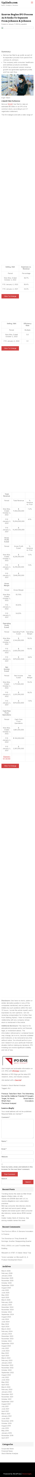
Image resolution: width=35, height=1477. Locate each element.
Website (4, 1157)
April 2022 (5, 1385)
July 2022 (5, 1377)
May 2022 (5, 1382)
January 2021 (6, 1416)
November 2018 (7, 1435)
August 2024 (6, 1317)
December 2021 (7, 1394)
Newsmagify (27, 1474)
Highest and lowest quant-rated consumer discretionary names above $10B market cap (17, 1213)
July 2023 (5, 1348)
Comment (5, 1117)
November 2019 (7, 1421)
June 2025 (5, 1293)
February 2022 (6, 1389)
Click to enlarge (10, 296)
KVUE (10, 104)
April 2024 (5, 1326)
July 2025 (5, 1290)
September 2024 (7, 1314)
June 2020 (5, 1418)
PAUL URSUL (6, 1246)
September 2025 (7, 1285)
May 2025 (5, 1295)
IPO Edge (15, 1071)
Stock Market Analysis (17, 1085)
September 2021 (7, 1402)
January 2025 (6, 1305)
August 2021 (6, 1404)
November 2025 (7, 1280)
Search (4, 1179)
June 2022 (5, 1380)
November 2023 (7, 1339)
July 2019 (5, 1428)
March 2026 (5, 1271)
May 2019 (5, 1431)
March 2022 (5, 1387)
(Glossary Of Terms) (6, 758)
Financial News (7, 1451)
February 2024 (7, 1331)
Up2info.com (9, 2)
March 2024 (6, 1329)
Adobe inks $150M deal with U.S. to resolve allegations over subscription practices (15, 1201)
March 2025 (5, 1300)
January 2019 (6, 1433)
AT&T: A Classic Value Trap (21, 1253)
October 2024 (6, 1312)
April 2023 (5, 1356)
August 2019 (6, 1426)
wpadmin (24, 24)
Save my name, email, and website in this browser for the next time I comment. (17, 1168)
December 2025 (7, 1278)
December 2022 (7, 1365)
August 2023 (6, 1346)
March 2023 (5, 1358)
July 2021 (5, 1406)
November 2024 (7, 1310)
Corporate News (7, 1449)
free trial (18, 1080)
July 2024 (5, 1319)
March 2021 (5, 1414)
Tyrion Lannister (7, 1257)
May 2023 (5, 1353)
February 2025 (6, 1302)
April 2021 (5, 1411)
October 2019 (6, 1423)
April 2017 (5, 1438)
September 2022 (7, 1372)
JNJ (8, 1088)
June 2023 (5, 1351)
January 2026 (6, 1276)
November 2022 (7, 1368)
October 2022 (6, 1370)
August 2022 (6, 1375)
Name (4, 1141)
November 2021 (7, 1397)
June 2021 (5, 1409)
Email (4, 1149)
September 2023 (7, 1343)
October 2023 (6, 1341)
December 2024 (7, 1307)
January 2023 (6, 1363)
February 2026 (6, 1273)
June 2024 (5, 1322)
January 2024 (6, 1334)
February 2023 (6, 1360)
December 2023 (7, 1336)
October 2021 (6, 1399)
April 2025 (5, 1297)
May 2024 (5, 1324)
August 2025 (6, 1288)
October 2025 (6, 1283)
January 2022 (6, 1392)
